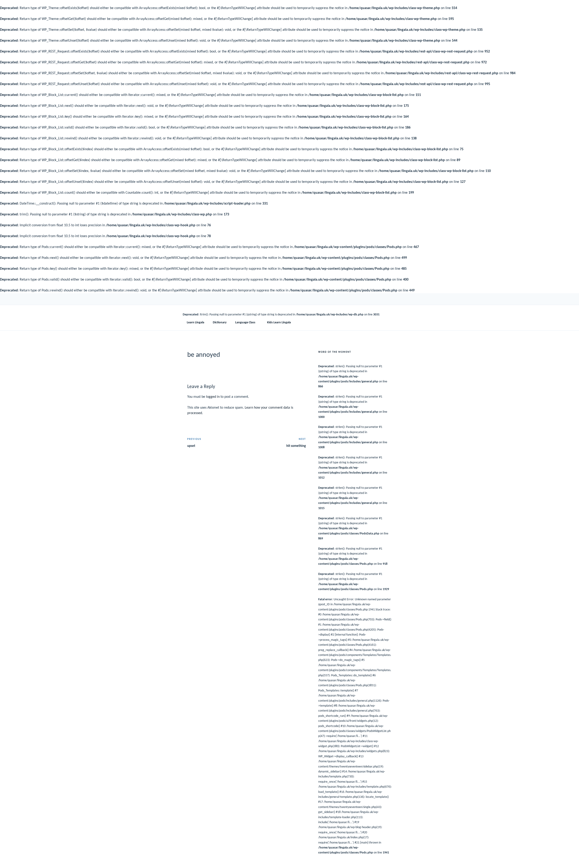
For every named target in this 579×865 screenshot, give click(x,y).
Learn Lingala (195, 322)
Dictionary (220, 322)
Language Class (245, 322)
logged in (213, 397)
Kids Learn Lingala (279, 322)
